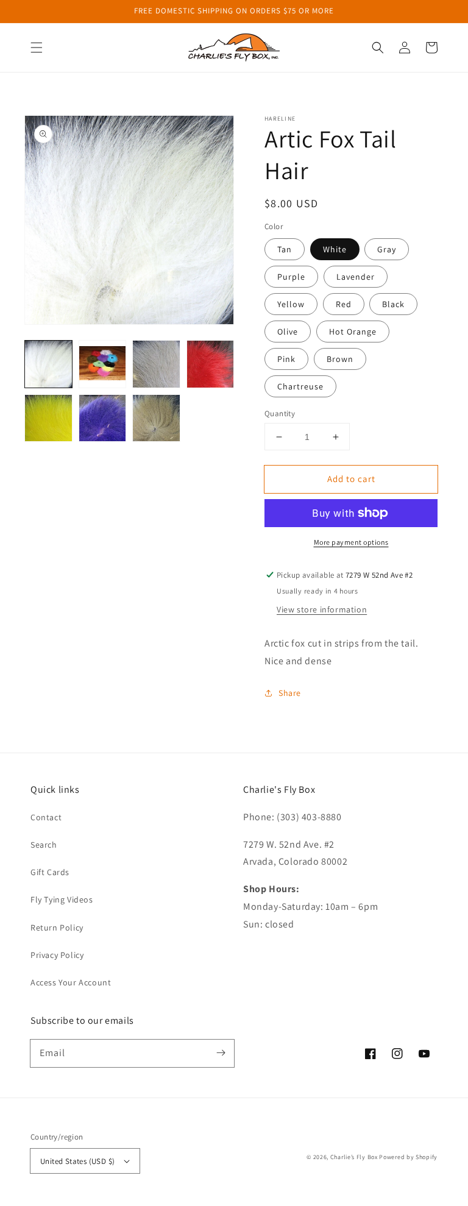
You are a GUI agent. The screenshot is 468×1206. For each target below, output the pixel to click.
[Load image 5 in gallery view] (48, 418)
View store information (322, 609)
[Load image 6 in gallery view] (103, 418)
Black (393, 304)
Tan (284, 249)
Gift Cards (49, 872)
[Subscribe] (220, 1053)
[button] (36, 47)
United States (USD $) (77, 1161)
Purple (291, 276)
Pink (286, 358)
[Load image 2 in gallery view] (103, 364)
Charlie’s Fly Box (354, 1157)
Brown (340, 358)
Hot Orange (353, 331)
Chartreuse (300, 386)
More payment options (351, 542)
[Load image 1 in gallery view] (48, 364)
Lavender (355, 276)
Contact (46, 817)
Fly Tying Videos (61, 899)
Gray (386, 249)
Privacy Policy (56, 954)
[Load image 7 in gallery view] (156, 418)
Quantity (279, 413)
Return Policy (56, 927)
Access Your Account (70, 982)
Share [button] (289, 692)
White (335, 249)
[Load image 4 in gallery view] (210, 364)
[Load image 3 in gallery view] (156, 364)
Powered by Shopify (408, 1157)
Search (43, 844)
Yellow (291, 304)
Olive (287, 331)
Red (344, 304)
